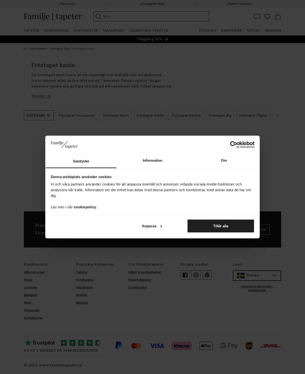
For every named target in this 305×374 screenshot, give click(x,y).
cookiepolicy (85, 207)
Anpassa (149, 226)
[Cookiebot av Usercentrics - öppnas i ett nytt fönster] (233, 144)
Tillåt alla (220, 226)
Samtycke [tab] (81, 161)
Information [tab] (152, 160)
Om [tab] (224, 160)
